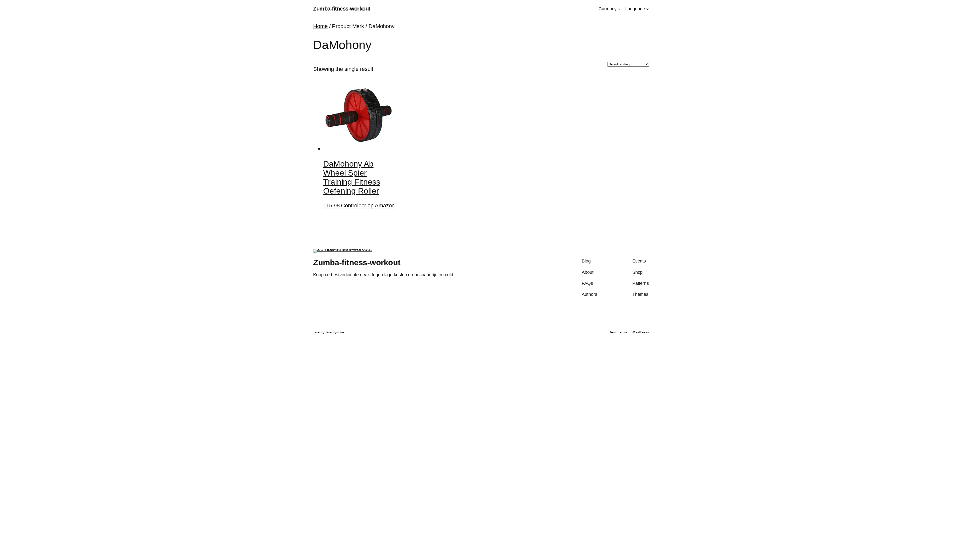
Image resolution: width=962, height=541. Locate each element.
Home (320, 26)
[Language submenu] (647, 9)
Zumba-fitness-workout (341, 9)
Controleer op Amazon (368, 205)
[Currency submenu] (619, 9)
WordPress (640, 332)
